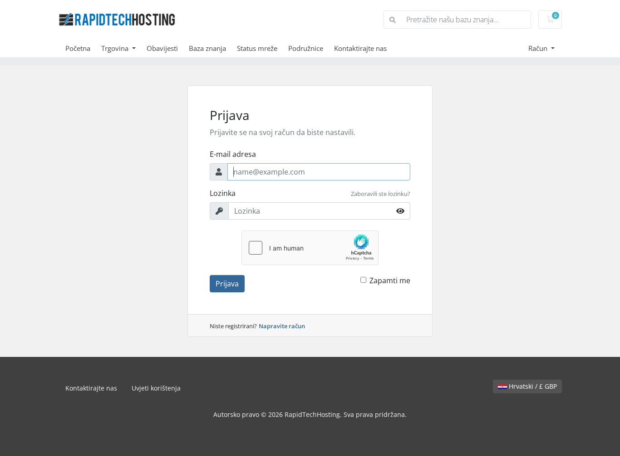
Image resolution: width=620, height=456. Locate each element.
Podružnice (305, 48)
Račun (538, 48)
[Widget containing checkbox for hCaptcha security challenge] (310, 248)
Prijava (227, 284)
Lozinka (223, 193)
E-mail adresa (233, 154)
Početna (77, 48)
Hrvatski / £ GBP (532, 386)
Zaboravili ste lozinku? (380, 194)
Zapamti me (389, 281)
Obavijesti (162, 48)
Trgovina (115, 48)
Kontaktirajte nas (360, 48)
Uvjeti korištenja (156, 388)
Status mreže (257, 48)
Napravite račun (282, 326)
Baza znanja (207, 48)
